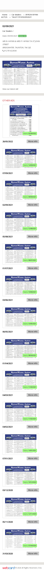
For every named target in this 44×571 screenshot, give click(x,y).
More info (32, 141)
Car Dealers (7, 31)
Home (4, 14)
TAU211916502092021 (22, 17)
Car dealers (16, 14)
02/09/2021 (8, 26)
